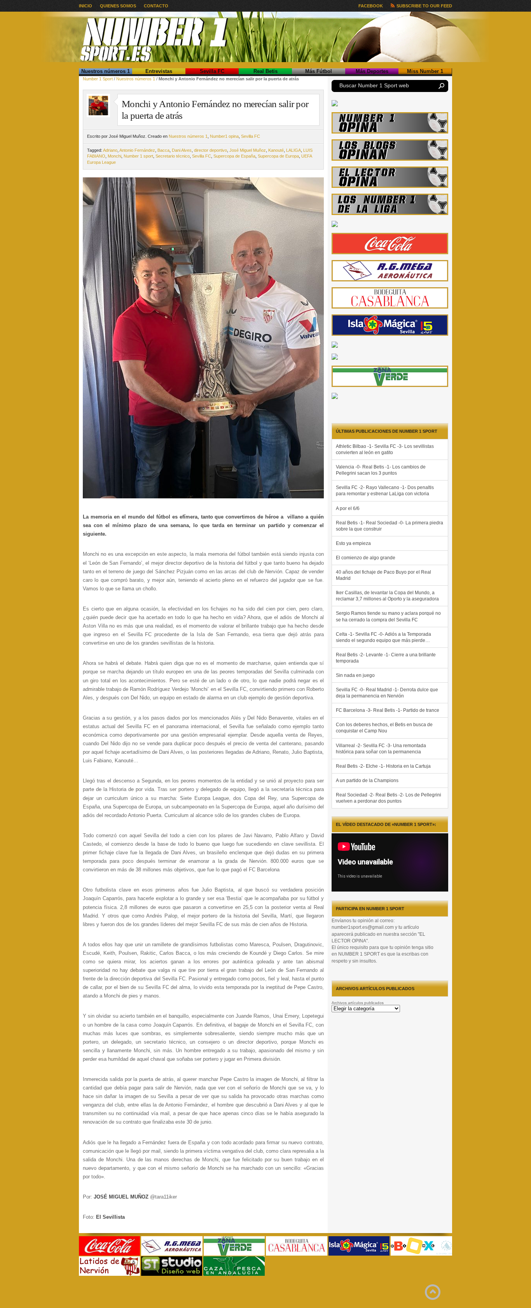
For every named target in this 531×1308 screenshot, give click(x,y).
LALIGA (293, 150)
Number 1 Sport (98, 78)
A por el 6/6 (348, 508)
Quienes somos (118, 5)
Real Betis (265, 71)
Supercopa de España (234, 156)
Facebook (370, 5)
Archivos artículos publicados (358, 1003)
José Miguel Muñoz (247, 150)
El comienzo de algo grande (365, 557)
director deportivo (210, 150)
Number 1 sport (138, 156)
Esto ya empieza (353, 543)
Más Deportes (372, 71)
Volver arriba (432, 1292)
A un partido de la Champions (367, 780)
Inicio (85, 5)
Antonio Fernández (137, 150)
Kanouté (276, 150)
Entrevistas (158, 71)
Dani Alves (182, 150)
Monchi (114, 156)
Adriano (110, 150)
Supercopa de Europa (278, 156)
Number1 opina (224, 136)
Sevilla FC (212, 71)
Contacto (156, 5)
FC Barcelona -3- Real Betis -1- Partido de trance (387, 710)
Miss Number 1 (425, 71)
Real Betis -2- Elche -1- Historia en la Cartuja (383, 766)
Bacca (163, 150)
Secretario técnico (172, 156)
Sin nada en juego (355, 675)
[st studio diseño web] (171, 1274)
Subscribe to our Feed (424, 5)
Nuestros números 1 (105, 71)
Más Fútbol (318, 71)
